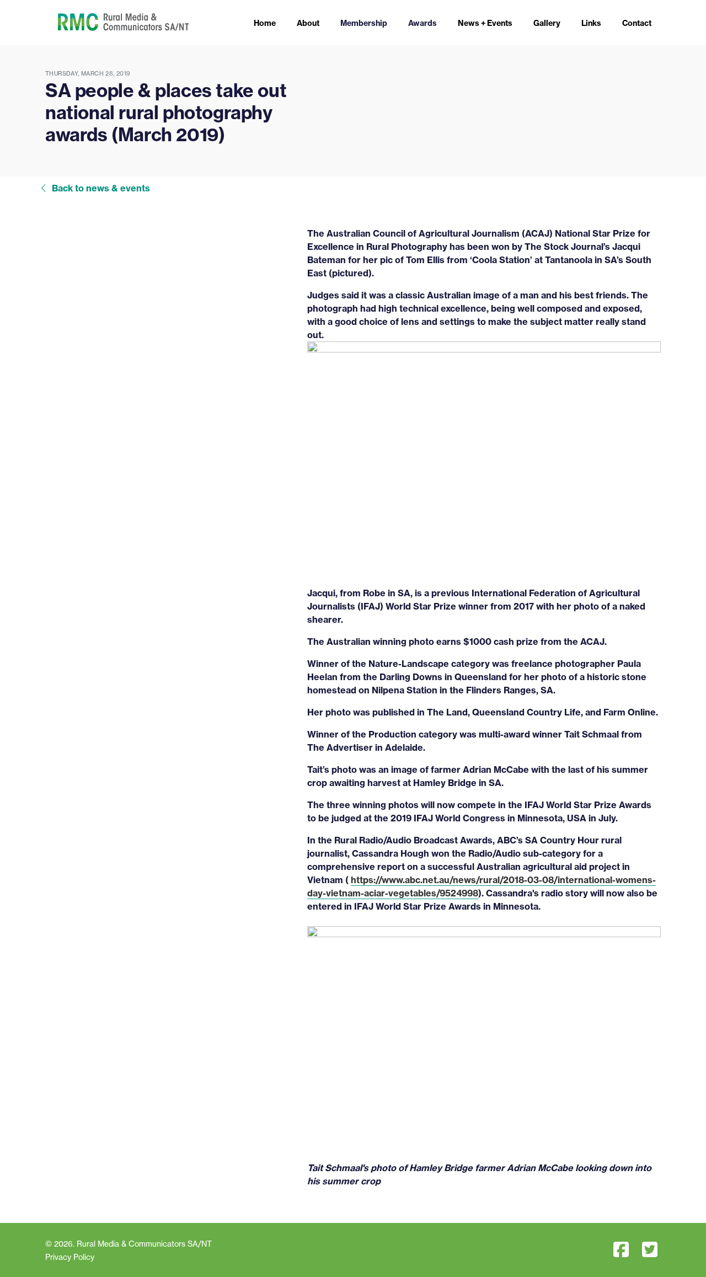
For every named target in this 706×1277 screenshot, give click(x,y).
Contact (636, 23)
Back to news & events (101, 188)
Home (265, 23)
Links (591, 23)
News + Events (485, 23)
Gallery (546, 23)
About (308, 23)
